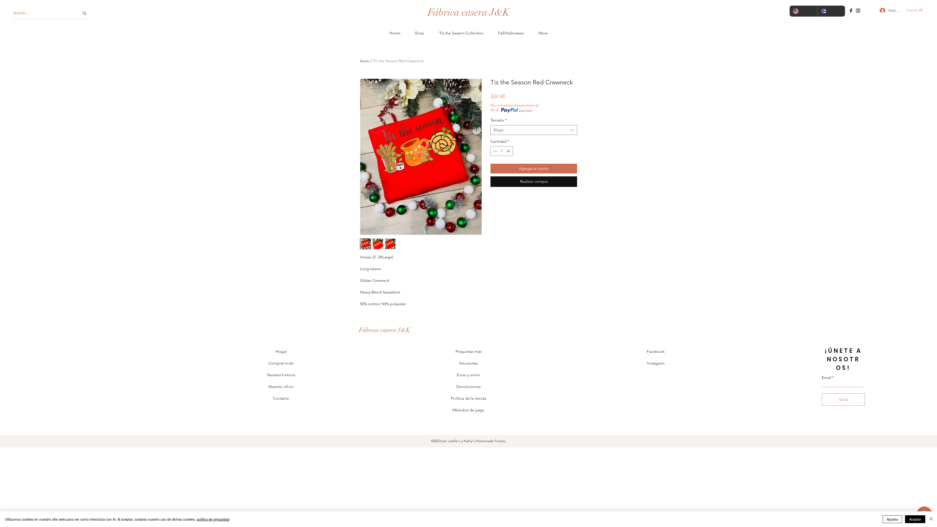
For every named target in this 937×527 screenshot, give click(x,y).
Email (826, 378)
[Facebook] (851, 10)
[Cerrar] (931, 519)
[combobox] (533, 130)
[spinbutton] (501, 151)
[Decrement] (494, 151)
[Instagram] (858, 10)
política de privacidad (213, 519)
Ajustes (892, 519)
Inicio (364, 61)
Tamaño (498, 120)
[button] (913, 10)
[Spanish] (831, 11)
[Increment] (508, 151)
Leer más (525, 110)
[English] (803, 11)
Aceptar (915, 519)
